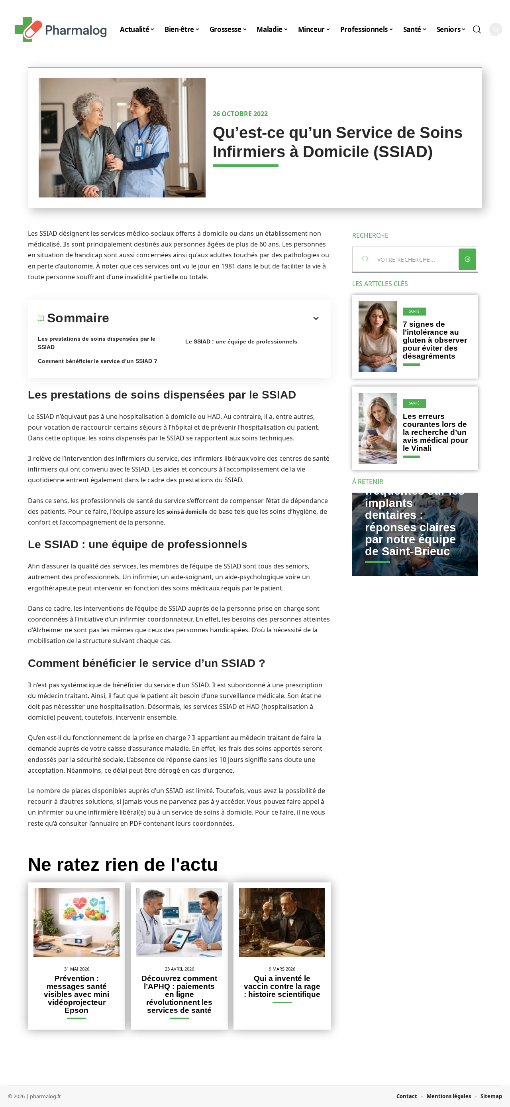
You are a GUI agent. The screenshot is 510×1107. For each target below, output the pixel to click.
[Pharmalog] (60, 29)
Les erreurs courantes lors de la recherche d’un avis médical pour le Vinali (435, 432)
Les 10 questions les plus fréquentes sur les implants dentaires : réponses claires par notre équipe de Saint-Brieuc (415, 509)
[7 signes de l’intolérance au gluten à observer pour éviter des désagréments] (378, 336)
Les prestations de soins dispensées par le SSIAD (96, 342)
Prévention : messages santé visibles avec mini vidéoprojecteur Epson (76, 994)
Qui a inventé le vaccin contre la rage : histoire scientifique (282, 986)
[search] (477, 29)
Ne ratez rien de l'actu (123, 864)
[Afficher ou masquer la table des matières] (215, 318)
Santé (414, 311)
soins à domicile (187, 511)
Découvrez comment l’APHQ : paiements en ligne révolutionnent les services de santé (179, 994)
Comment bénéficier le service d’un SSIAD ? (97, 361)
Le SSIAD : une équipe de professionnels (241, 341)
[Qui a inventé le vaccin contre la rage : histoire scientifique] (282, 922)
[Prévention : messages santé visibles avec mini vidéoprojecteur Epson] (76, 922)
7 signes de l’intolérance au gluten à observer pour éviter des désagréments (435, 340)
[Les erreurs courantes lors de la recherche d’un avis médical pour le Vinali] (378, 428)
